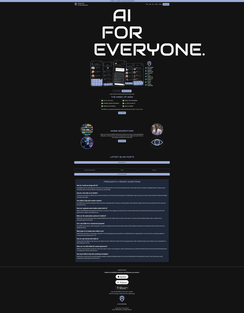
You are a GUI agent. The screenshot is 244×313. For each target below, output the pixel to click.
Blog (150, 4)
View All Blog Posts (122, 162)
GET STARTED (122, 112)
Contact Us (154, 170)
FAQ (153, 4)
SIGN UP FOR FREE (127, 91)
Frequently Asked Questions (89, 170)
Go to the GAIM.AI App (122, 174)
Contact (160, 4)
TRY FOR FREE (122, 141)
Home (147, 4)
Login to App (166, 4)
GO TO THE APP (117, 91)
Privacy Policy (118, 308)
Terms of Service (125, 308)
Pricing (156, 4)
